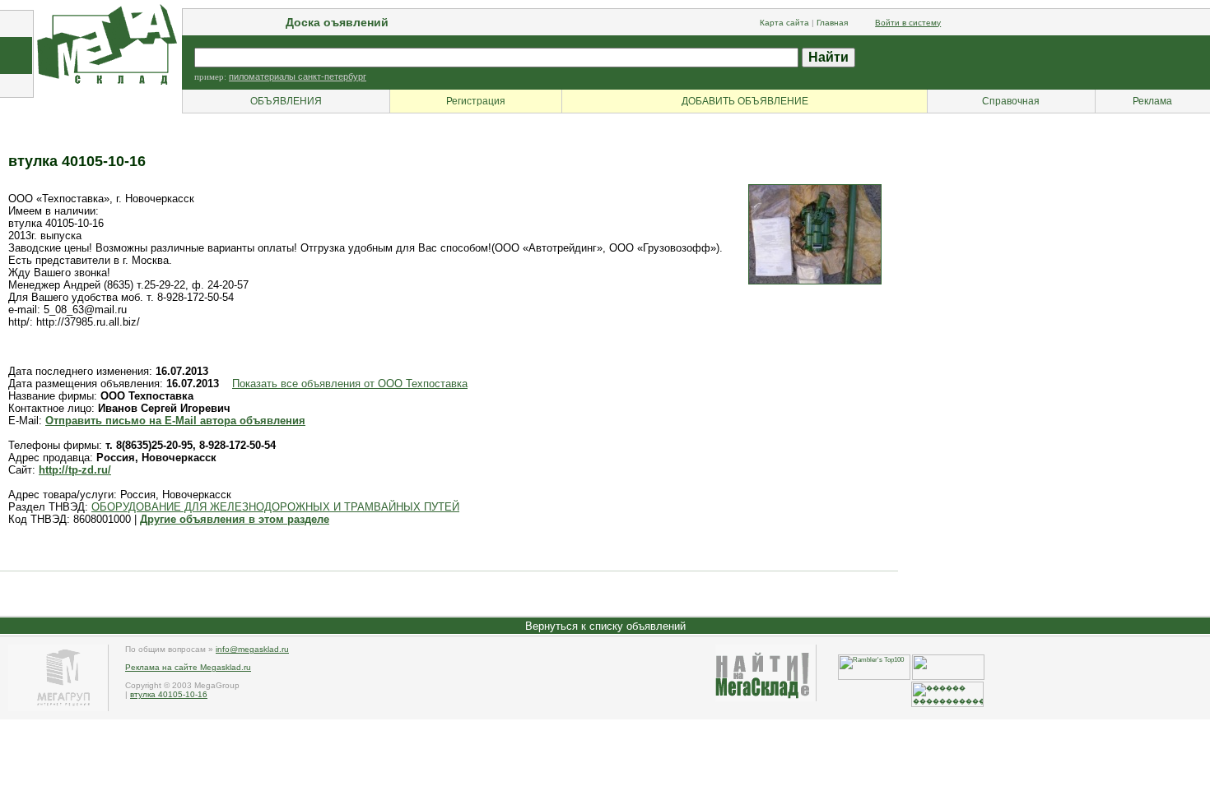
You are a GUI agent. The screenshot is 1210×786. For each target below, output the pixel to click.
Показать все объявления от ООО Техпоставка (350, 383)
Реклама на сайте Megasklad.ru (188, 667)
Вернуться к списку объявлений (605, 626)
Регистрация (475, 101)
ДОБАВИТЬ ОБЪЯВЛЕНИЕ (745, 101)
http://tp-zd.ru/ (75, 470)
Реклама (1152, 101)
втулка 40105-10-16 (168, 694)
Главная (832, 22)
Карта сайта (784, 22)
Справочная (1011, 101)
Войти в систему (908, 22)
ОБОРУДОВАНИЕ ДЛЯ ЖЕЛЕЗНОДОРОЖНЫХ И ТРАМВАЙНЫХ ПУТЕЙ (275, 507)
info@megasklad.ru (252, 649)
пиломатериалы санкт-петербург (297, 76)
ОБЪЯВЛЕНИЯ (286, 101)
